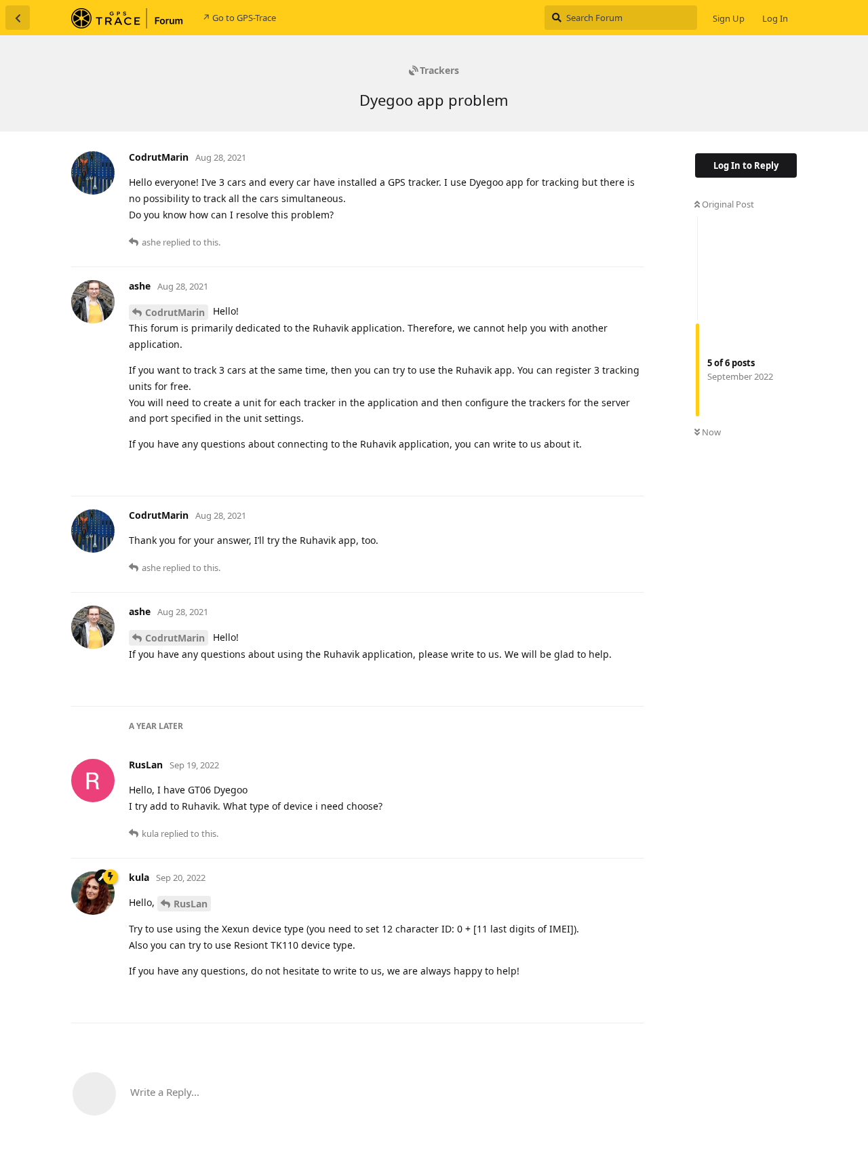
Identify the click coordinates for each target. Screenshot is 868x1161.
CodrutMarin (175, 312)
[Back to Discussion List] (17, 17)
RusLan (191, 903)
